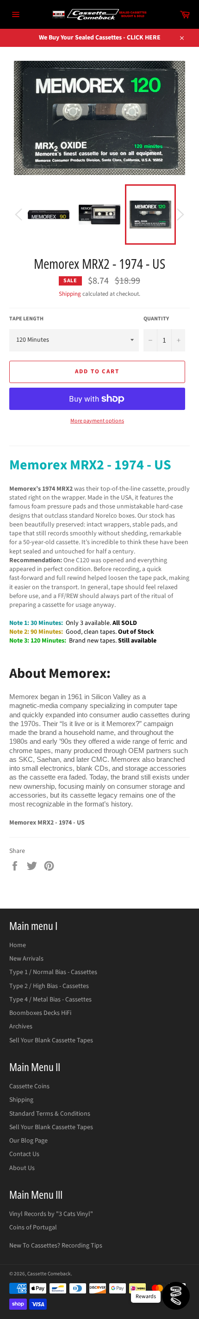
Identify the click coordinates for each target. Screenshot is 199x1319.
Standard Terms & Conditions (49, 1113)
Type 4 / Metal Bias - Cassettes (50, 999)
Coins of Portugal (33, 1227)
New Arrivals (26, 958)
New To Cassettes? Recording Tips (55, 1245)
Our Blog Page (28, 1140)
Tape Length (26, 319)
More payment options (97, 421)
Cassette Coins (29, 1086)
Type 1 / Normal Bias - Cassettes (53, 972)
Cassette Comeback (49, 1273)
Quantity (156, 319)
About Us (22, 1168)
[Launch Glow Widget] (176, 1296)
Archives (20, 1026)
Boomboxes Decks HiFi (40, 1013)
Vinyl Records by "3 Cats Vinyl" (51, 1214)
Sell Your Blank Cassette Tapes (51, 1040)
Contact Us (24, 1154)
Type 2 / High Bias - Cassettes (49, 986)
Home (17, 945)
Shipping (70, 294)
